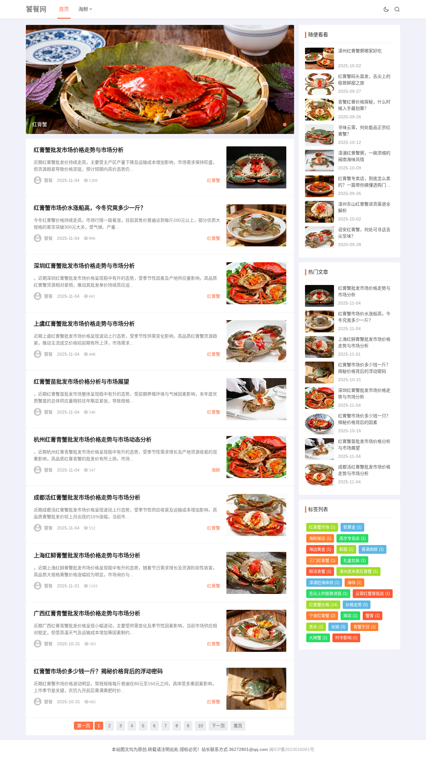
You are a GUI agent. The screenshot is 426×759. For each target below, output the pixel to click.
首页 (64, 9)
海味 (354, 582)
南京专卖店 (352, 538)
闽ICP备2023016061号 (291, 749)
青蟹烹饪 (364, 626)
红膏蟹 (213, 180)
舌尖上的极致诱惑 (328, 593)
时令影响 (346, 637)
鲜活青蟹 (320, 571)
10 (200, 725)
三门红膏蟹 (322, 560)
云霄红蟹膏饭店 (373, 593)
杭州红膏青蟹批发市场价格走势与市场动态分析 (93, 440)
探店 (350, 615)
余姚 (338, 626)
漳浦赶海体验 (324, 582)
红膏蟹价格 (323, 604)
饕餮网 (36, 9)
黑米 (316, 626)
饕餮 (48, 180)
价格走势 (357, 604)
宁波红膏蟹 (322, 615)
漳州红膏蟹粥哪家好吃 (360, 50)
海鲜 (83, 9)
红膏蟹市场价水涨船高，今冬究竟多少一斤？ (90, 208)
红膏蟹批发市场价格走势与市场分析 (78, 150)
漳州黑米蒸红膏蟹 (358, 571)
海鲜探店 (320, 538)
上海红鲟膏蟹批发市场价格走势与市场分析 (87, 556)
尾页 (238, 725)
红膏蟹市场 (322, 527)
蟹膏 (372, 615)
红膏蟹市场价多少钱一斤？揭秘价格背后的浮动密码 (98, 671)
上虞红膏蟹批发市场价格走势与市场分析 (84, 324)
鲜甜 (346, 549)
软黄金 (352, 527)
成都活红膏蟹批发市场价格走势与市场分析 (87, 498)
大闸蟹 (318, 637)
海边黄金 (320, 549)
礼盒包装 (354, 560)
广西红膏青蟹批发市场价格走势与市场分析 (87, 613)
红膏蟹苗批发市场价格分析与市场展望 (81, 382)
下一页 (218, 725)
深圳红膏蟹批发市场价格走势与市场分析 (84, 266)
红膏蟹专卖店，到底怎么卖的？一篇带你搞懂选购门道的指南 (364, 185)
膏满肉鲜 (372, 549)
